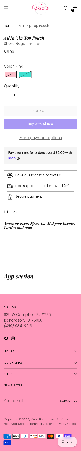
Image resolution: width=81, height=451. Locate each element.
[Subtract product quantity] (21, 95)
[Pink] (10, 74)
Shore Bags (14, 43)
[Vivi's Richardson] (40, 8)
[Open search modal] (65, 8)
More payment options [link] (40, 137)
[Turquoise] (25, 74)
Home (9, 25)
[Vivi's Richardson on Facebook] (6, 339)
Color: (13, 66)
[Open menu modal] (6, 8)
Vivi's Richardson (43, 419)
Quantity (11, 86)
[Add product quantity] (8, 95)
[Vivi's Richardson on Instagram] (13, 339)
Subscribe (68, 401)
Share (14, 212)
